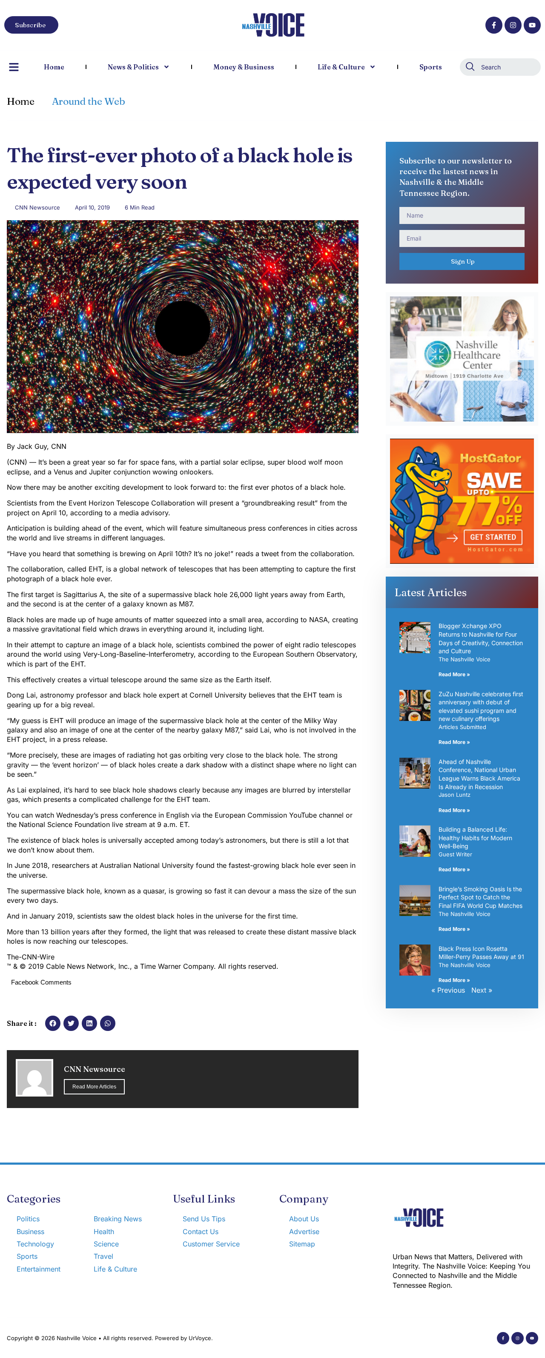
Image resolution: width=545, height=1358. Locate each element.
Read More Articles (94, 1087)
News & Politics (133, 67)
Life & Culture (341, 67)
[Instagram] (513, 25)
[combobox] (500, 67)
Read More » (454, 674)
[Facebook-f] (493, 25)
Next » (481, 990)
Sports (430, 67)
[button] (52, 1023)
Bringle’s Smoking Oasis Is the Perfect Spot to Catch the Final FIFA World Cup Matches (480, 897)
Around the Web (88, 101)
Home (54, 67)
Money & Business (243, 67)
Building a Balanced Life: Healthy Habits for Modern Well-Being (475, 838)
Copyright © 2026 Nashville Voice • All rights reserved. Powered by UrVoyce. (110, 1338)
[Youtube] (532, 25)
